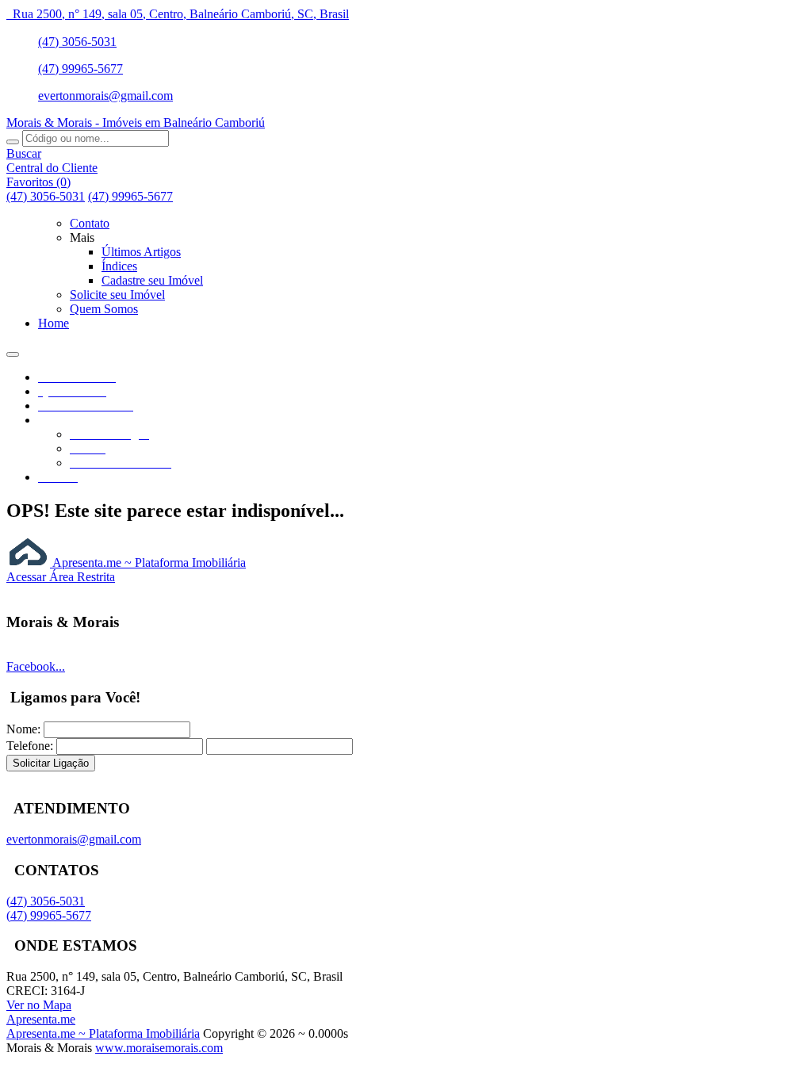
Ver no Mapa (38, 1005)
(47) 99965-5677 (80, 68)
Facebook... (35, 666)
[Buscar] (12, 142)
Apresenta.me (40, 1019)
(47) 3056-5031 (77, 41)
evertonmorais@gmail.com (105, 95)
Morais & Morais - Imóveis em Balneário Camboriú (135, 122)
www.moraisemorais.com (159, 1047)
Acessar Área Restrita (60, 577)
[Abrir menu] (12, 350)
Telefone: (29, 745)
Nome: (23, 729)
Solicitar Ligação (51, 763)
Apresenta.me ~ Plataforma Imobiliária (148, 562)
